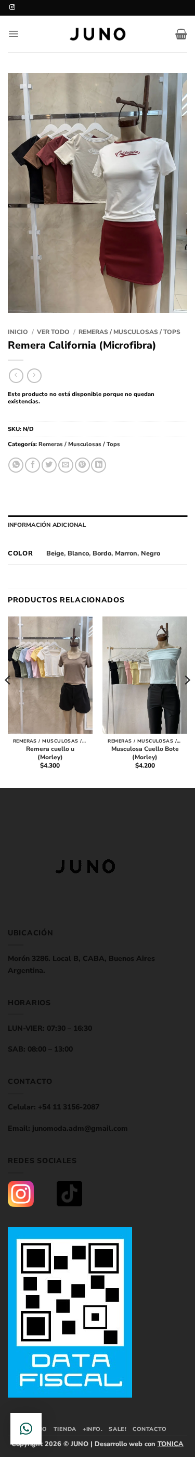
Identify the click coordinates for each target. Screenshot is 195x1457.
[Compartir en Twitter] (49, 465)
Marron (126, 553)
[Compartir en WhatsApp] (15, 465)
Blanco (78, 553)
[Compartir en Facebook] (32, 465)
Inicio (18, 332)
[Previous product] (34, 375)
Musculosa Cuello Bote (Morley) (145, 753)
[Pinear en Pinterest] (82, 465)
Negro (150, 553)
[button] (13, 34)
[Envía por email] (65, 465)
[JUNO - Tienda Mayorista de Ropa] (98, 34)
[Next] (186, 701)
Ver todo (53, 332)
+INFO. (92, 1429)
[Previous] (8, 701)
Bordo (102, 553)
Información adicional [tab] (47, 525)
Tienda (65, 1429)
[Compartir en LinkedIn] (98, 465)
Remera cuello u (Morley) (50, 753)
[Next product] (16, 375)
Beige (55, 553)
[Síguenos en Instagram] (12, 7)
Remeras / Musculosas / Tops (129, 332)
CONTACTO (149, 1429)
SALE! (117, 1429)
